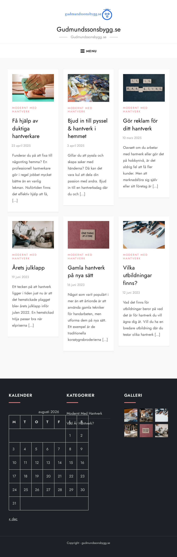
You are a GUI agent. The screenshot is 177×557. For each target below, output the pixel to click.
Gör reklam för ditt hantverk (140, 124)
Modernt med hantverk (24, 109)
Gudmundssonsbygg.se (89, 29)
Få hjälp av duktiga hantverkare (25, 128)
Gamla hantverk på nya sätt (86, 271)
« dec (13, 519)
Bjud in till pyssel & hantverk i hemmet (88, 128)
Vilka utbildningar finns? (137, 275)
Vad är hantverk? (80, 423)
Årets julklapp (28, 268)
